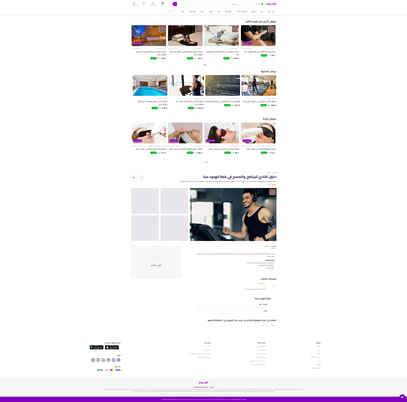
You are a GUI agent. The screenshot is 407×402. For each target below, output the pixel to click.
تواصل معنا (207, 350)
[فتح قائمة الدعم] (402, 397)
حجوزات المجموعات (260, 357)
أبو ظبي (318, 364)
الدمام (274, 173)
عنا (209, 346)
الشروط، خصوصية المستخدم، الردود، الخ (200, 353)
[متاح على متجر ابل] (112, 347)
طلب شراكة (262, 353)
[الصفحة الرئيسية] (271, 3)
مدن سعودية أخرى (315, 357)
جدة (319, 350)
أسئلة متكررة (262, 350)
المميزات (273, 246)
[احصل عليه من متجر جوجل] (96, 347)
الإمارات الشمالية (316, 368)
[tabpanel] (258, 44)
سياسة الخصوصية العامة (203, 357)
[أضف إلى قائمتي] (134, 178)
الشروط (267, 246)
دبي (319, 361)
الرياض (273, 325)
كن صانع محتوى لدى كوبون (258, 361)
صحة (268, 173)
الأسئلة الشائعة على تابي (259, 364)
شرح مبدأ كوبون (261, 346)
